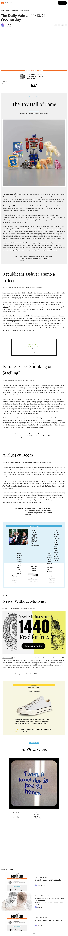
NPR (13, 206)
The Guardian (18, 497)
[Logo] (2, 3)
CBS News (52, 217)
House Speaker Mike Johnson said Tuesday (19, 316)
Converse (25, 731)
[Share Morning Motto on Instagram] (36, 818)
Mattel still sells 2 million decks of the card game (46, 245)
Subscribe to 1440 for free (34, 674)
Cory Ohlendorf (32, 74)
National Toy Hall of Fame (11, 199)
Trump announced (30, 509)
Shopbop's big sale (26, 720)
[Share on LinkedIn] (66, 25)
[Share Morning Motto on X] (40, 818)
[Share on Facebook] (55, 25)
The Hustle (28, 420)
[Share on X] (59, 25)
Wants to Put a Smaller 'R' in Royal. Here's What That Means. (19, 563)
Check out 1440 (7, 658)
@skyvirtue (16, 817)
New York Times (7, 486)
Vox (12, 401)
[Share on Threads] (62, 25)
